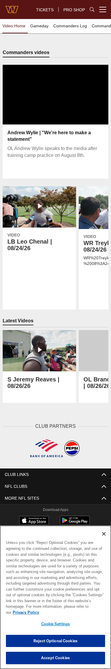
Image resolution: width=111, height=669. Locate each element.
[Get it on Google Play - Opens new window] (74, 523)
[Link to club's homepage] (12, 7)
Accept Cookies (55, 657)
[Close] (103, 539)
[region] (55, 600)
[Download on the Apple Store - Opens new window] (34, 521)
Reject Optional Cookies (55, 640)
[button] (36, 95)
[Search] (92, 10)
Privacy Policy (71, 612)
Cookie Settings (55, 623)
